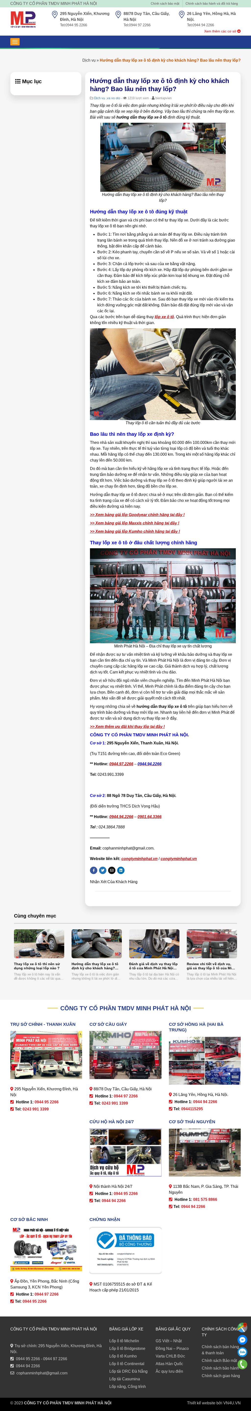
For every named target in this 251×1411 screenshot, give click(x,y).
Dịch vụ (89, 60)
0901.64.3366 (150, 817)
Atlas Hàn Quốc (169, 1364)
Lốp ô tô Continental (126, 1364)
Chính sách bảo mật (165, 3)
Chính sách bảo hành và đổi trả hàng (212, 3)
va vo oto (113, 98)
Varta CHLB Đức (170, 1356)
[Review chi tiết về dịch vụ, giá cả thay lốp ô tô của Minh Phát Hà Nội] (212, 943)
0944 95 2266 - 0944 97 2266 (41, 1359)
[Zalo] (242, 1352)
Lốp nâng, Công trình (127, 1386)
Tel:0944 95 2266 (73, 25)
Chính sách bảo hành (220, 1368)
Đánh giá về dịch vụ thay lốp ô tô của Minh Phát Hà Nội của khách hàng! (153, 966)
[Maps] (242, 1327)
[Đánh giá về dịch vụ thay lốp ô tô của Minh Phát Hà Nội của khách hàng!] (154, 943)
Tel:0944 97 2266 (137, 25)
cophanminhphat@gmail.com (41, 1373)
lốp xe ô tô (164, 317)
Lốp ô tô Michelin (124, 1341)
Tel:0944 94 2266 (200, 25)
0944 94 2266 (28, 1366)
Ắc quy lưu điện (169, 1371)
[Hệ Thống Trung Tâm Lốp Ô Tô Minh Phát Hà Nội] (23, 19)
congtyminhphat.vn (139, 859)
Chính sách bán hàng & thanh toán (220, 1350)
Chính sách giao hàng (221, 1376)
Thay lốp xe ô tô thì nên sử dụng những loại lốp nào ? (37, 966)
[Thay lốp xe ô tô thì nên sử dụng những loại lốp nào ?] (39, 943)
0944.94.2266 (121, 817)
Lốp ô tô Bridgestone (127, 1348)
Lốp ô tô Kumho (123, 1356)
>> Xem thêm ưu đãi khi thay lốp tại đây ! (127, 727)
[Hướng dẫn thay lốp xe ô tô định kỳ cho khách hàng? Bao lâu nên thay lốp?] (97, 943)
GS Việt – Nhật (169, 1341)
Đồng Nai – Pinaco (172, 1348)
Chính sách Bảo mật (219, 1360)
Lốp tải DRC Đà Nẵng (128, 1371)
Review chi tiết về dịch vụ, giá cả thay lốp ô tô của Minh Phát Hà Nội (211, 966)
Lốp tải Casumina (124, 1379)
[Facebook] (242, 1340)
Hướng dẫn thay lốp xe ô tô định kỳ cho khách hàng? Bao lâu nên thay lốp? (95, 966)
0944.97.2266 (121, 764)
